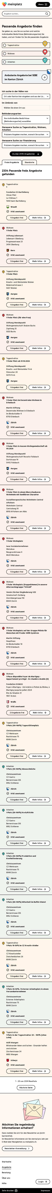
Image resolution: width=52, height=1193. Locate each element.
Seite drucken (8, 1190)
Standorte (29, 162)
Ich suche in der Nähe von (15, 91)
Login (41, 1181)
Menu (41, 4)
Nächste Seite (25, 1087)
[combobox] (26, 96)
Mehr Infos (37, 217)
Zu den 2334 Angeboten (23, 154)
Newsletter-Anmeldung (15, 1148)
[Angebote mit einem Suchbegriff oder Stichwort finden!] (46, 13)
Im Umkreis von (9, 102)
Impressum (45, 1190)
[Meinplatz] (12, 4)
